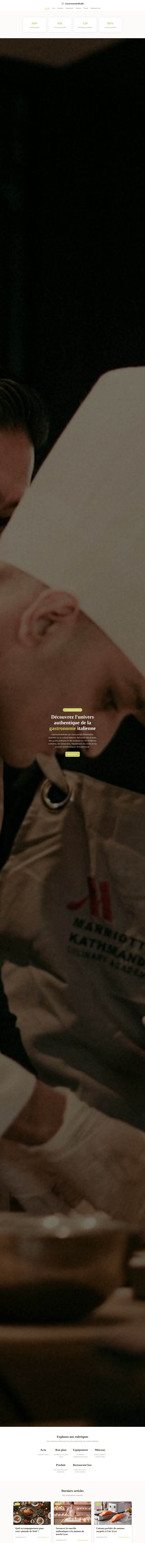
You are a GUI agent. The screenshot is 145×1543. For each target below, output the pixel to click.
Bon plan (60, 8)
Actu (53, 8)
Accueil (47, 8)
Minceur (78, 8)
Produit (85, 8)
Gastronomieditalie (72, 3)
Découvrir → (72, 754)
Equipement (69, 8)
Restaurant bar (95, 8)
